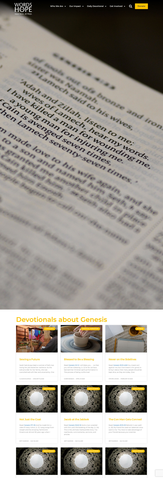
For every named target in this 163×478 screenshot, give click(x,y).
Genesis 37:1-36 (30, 425)
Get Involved (116, 6)
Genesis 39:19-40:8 (120, 365)
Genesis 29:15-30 (119, 425)
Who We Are (56, 6)
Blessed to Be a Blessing (79, 359)
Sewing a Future (29, 359)
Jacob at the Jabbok (76, 419)
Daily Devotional (95, 6)
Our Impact (75, 6)
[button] (131, 6)
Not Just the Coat (30, 419)
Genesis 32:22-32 (75, 425)
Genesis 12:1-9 (74, 365)
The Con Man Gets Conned (125, 419)
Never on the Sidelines (122, 359)
